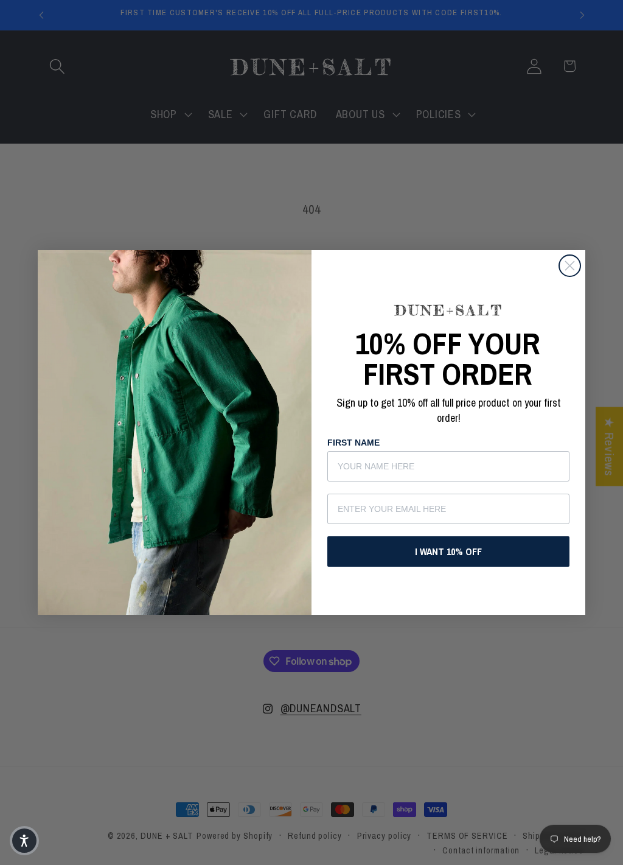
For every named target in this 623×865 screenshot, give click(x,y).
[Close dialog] (569, 265)
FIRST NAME (353, 442)
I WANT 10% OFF (448, 551)
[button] (24, 840)
